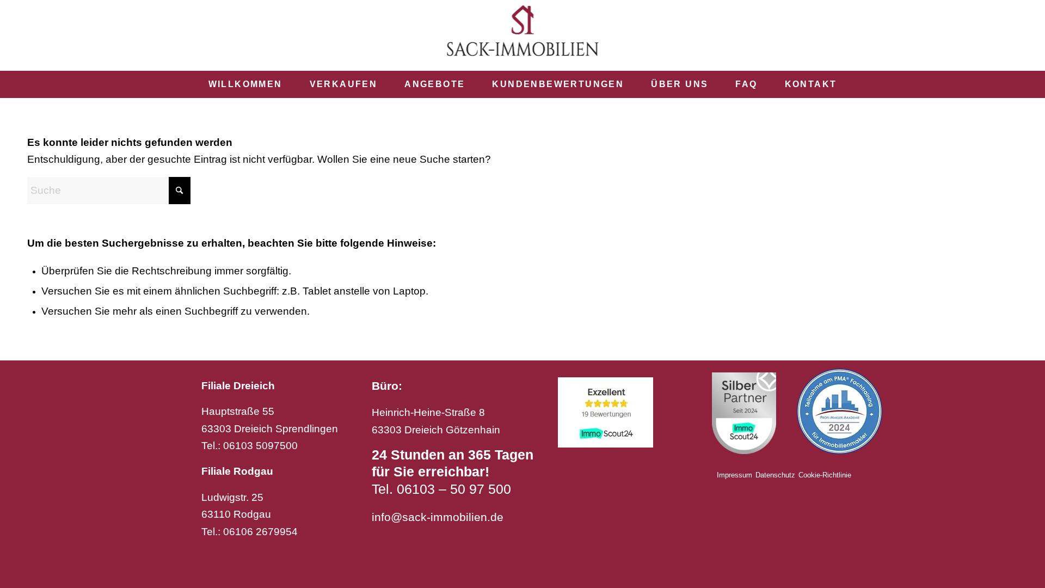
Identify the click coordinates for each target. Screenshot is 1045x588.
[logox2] (522, 35)
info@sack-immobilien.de (437, 517)
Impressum (734, 475)
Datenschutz (775, 475)
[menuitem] (245, 84)
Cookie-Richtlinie (824, 475)
